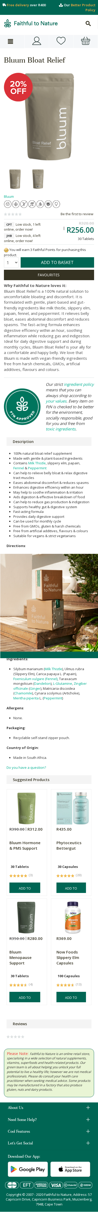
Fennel (18, 468)
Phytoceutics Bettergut (69, 845)
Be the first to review (77, 213)
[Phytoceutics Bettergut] (72, 807)
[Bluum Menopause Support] (26, 916)
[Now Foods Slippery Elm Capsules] (72, 916)
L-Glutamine (62, 683)
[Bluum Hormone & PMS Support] (26, 807)
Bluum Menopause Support (20, 957)
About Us (15, 1108)
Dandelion (42, 683)
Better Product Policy (83, 7)
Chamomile (23, 693)
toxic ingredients (61, 428)
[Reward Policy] (6, 249)
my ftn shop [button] (61, 41)
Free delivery (18, 5)
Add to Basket (25, 889)
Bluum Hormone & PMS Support (25, 845)
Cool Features (19, 1132)
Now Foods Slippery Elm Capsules (67, 957)
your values (56, 401)
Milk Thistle (37, 463)
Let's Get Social (20, 1143)
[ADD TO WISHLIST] (49, 275)
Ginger (35, 688)
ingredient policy (79, 384)
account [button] (37, 41)
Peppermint (37, 468)
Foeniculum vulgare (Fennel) (35, 678)
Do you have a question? (26, 767)
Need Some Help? (22, 1120)
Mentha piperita (26, 698)
